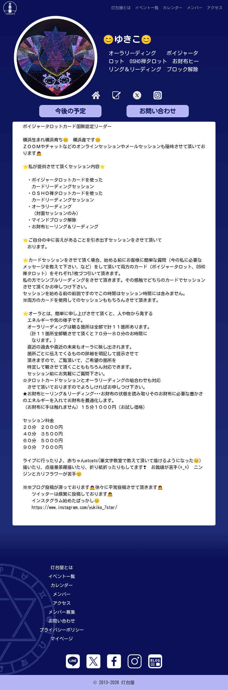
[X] (93, 661)
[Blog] (155, 661)
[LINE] (73, 661)
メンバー (194, 8)
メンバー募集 (61, 612)
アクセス (214, 8)
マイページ (62, 639)
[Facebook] (114, 661)
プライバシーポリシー (61, 630)
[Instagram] (135, 661)
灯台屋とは (121, 8)
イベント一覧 (146, 8)
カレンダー (172, 8)
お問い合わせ (61, 621)
